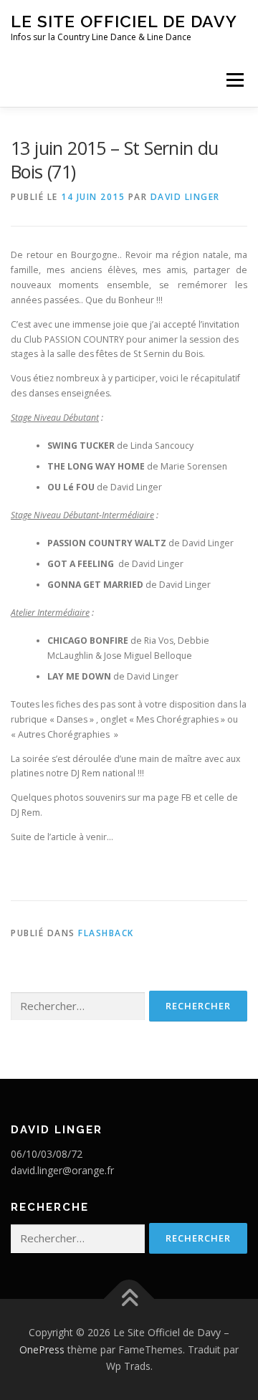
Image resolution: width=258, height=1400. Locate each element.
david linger (185, 197)
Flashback (106, 933)
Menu (234, 80)
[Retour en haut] (129, 1299)
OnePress (41, 1349)
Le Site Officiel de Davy (124, 21)
